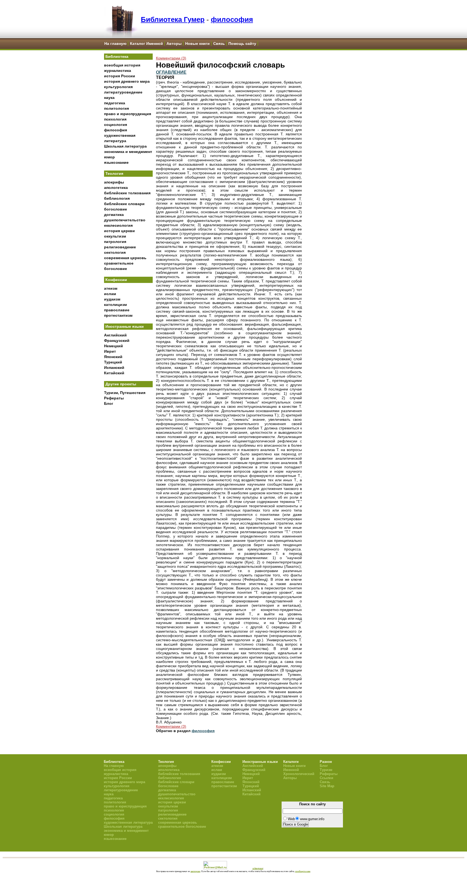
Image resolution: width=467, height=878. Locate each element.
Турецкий (113, 362)
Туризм (326, 770)
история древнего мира (127, 81)
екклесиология (118, 225)
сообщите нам (302, 871)
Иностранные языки (124, 326)
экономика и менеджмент (128, 151)
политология (116, 108)
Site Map (327, 786)
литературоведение (123, 92)
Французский (116, 340)
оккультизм (115, 236)
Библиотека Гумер (173, 19)
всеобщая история (122, 65)
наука (109, 97)
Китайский (114, 373)
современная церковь (125, 258)
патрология (115, 241)
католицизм (115, 304)
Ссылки (326, 778)
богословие (115, 209)
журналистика (117, 70)
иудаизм (112, 299)
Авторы (174, 43)
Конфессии (116, 280)
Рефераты (114, 398)
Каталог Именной (146, 43)
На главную (115, 43)
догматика (114, 214)
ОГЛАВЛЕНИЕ (171, 72)
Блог (108, 403)
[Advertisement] (128, 497)
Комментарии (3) (171, 58)
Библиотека (116, 56)
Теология (114, 173)
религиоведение (120, 247)
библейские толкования (127, 193)
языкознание (116, 162)
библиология (117, 198)
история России (119, 76)
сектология (115, 252)
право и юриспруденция (127, 114)
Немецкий (113, 346)
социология (115, 124)
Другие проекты (120, 384)
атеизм (110, 288)
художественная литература (128, 822)
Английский (115, 335)
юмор (109, 157)
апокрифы (114, 182)
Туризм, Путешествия (124, 392)
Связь (219, 43)
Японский (113, 357)
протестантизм (118, 315)
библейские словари (124, 204)
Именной (291, 770)
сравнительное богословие (182, 826)
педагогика (114, 103)
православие (116, 310)
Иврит (110, 351)
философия (232, 19)
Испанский (114, 367)
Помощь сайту (242, 43)
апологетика (116, 187)
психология (115, 119)
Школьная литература (125, 146)
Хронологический (298, 774)
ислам (110, 294)
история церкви (119, 231)
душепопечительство (124, 220)
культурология (118, 87)
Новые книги (197, 43)
